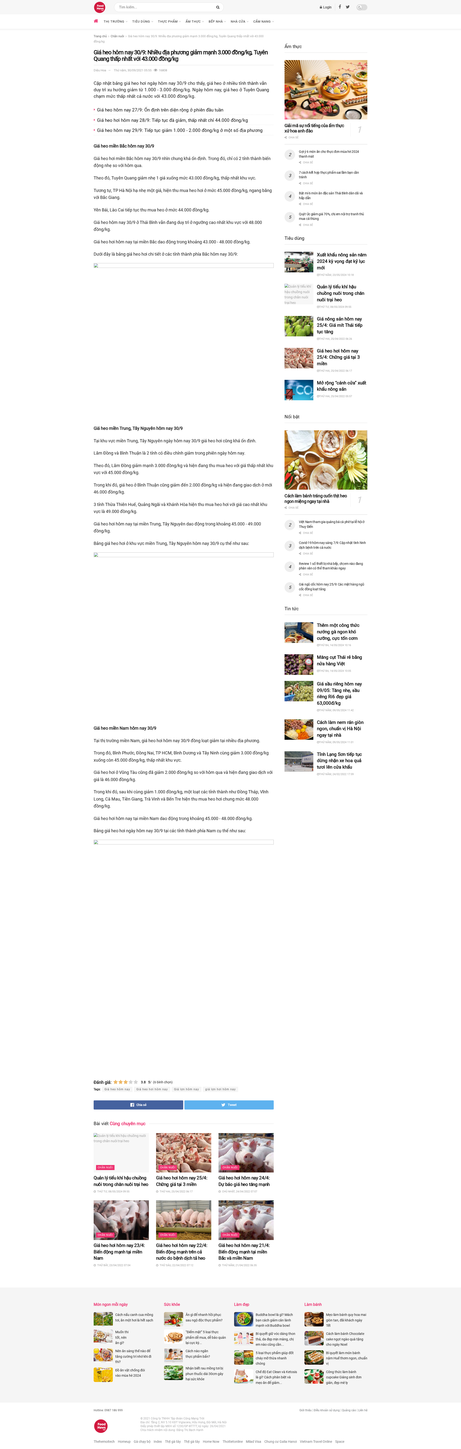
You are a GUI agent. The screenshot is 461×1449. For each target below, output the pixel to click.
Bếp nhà (216, 21)
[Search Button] (219, 7)
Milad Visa (253, 1441)
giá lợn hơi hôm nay (220, 1089)
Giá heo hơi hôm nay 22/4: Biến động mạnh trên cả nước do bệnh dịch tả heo (181, 1252)
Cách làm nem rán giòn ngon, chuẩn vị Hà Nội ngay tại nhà (340, 729)
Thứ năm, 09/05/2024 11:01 (336, 742)
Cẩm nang (262, 21)
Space (339, 1441)
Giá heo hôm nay (117, 1089)
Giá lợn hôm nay (186, 1089)
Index (158, 1441)
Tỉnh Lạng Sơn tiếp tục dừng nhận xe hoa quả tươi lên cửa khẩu (339, 761)
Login (327, 7)
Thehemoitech (104, 1441)
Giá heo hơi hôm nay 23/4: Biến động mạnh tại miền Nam (119, 1252)
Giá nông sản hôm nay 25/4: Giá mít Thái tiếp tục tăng (340, 325)
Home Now (211, 1441)
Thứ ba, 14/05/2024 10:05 (335, 670)
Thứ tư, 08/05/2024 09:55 (335, 306)
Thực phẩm (168, 21)
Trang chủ (100, 36)
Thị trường (114, 21)
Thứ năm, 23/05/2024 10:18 (336, 275)
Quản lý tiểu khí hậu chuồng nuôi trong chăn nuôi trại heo (340, 293)
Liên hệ (362, 1410)
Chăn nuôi (117, 36)
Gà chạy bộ (142, 1441)
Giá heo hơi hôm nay (152, 1089)
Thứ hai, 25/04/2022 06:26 (335, 338)
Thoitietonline (233, 1441)
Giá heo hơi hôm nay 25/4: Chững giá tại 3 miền (338, 357)
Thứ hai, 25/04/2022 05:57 (335, 396)
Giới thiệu (305, 1410)
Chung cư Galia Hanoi (280, 1441)
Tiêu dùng (141, 21)
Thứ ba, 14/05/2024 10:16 (335, 645)
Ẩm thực (193, 21)
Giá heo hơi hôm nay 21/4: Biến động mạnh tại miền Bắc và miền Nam (244, 1252)
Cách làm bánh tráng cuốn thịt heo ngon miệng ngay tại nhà (316, 498)
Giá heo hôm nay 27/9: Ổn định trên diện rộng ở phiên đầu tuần (160, 110)
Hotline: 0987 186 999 (108, 1410)
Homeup (124, 1441)
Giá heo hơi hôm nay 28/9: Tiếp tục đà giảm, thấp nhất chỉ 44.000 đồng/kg (172, 120)
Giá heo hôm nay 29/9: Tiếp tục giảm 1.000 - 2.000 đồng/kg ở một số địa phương (180, 130)
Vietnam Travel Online (316, 1441)
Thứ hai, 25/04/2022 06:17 (335, 370)
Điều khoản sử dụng (327, 1410)
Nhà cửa (238, 21)
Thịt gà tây (173, 1441)
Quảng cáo (349, 1410)
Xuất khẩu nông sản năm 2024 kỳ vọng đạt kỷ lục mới (342, 261)
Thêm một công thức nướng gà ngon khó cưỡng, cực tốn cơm (338, 632)
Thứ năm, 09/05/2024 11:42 (336, 710)
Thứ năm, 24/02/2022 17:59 (336, 774)
